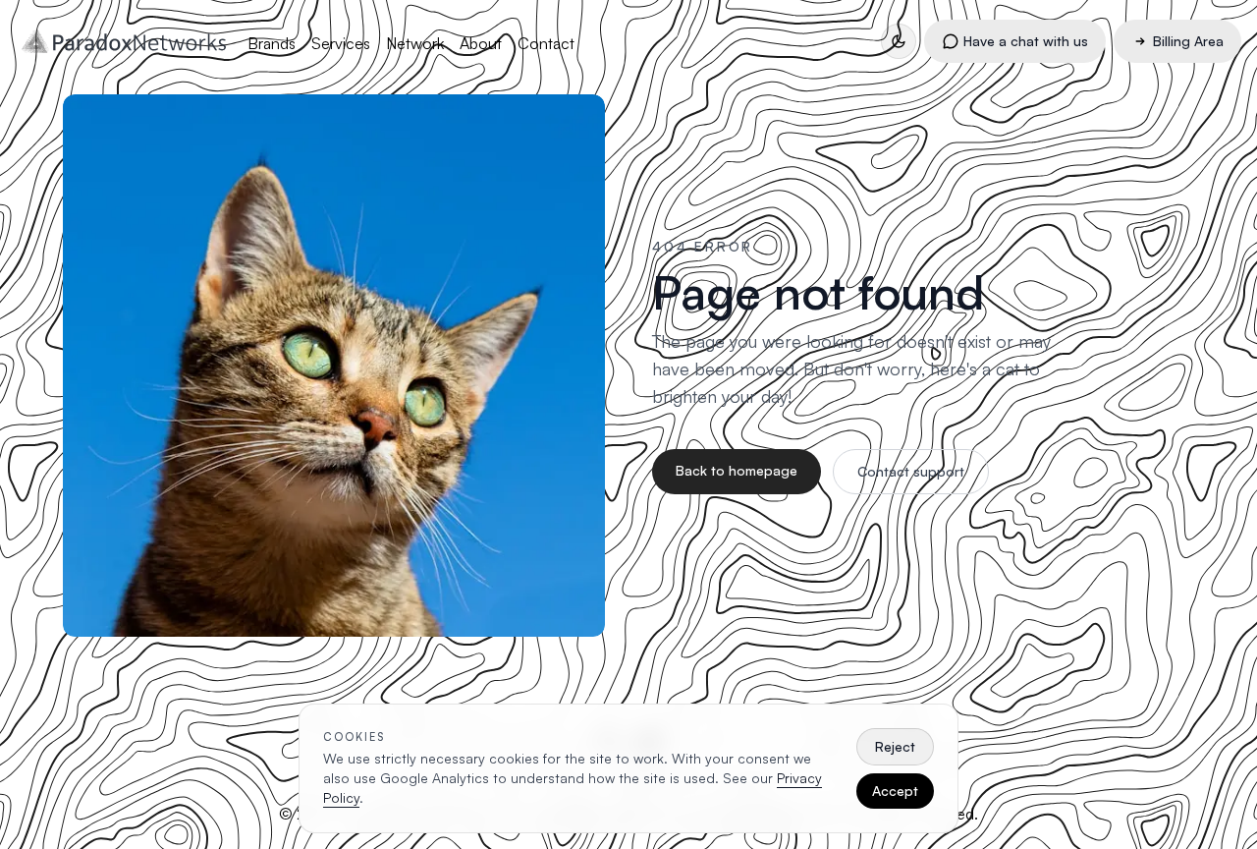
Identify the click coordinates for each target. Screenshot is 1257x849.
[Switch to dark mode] (898, 41)
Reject (895, 746)
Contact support (910, 471)
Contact (546, 43)
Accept (895, 790)
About (481, 43)
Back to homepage (736, 470)
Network (415, 43)
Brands (271, 43)
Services (340, 43)
